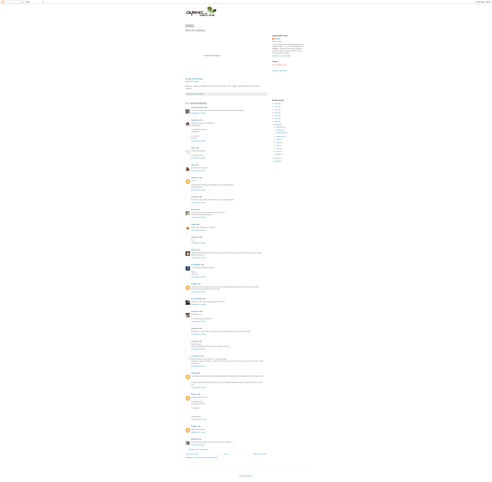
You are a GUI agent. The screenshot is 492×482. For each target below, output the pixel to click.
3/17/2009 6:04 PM (197, 445)
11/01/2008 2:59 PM (198, 321)
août (278, 139)
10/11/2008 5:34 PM (198, 190)
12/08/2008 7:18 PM (198, 432)
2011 (277, 115)
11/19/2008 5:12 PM (198, 387)
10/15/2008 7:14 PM (198, 258)
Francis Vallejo (196, 299)
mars (278, 151)
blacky (193, 209)
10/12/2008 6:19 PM (198, 203)
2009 (277, 121)
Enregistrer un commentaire (198, 449)
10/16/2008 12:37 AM (198, 277)
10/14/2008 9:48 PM (198, 243)
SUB (192, 165)
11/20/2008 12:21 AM (198, 419)
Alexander (195, 311)
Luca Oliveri (195, 356)
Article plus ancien (259, 454)
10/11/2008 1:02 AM (198, 171)
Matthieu (194, 439)
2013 (277, 110)
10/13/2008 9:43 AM (198, 230)
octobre (279, 130)
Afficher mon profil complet (281, 56)
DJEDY (193, 394)
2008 (277, 125)
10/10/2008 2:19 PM (198, 141)
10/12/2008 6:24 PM (198, 217)
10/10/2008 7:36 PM (198, 158)
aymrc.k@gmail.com (279, 65)
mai (277, 145)
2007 (277, 158)
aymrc (196, 81)
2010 (277, 119)
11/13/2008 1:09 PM (198, 349)
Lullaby (193, 373)
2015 (277, 104)
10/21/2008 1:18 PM (198, 292)
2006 (277, 161)
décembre (280, 127)
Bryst (193, 148)
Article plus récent (192, 454)
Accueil (226, 454)
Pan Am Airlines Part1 (194, 79)
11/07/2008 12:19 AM (198, 334)
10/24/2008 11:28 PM (198, 304)
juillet (278, 142)
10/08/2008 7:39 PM (198, 113)
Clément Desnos (197, 107)
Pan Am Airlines (281, 133)
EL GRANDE (195, 265)
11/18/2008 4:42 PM (198, 366)
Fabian (193, 250)
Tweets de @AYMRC (279, 71)
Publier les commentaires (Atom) (206, 457)
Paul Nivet (195, 120)
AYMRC (194, 284)
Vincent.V (194, 178)
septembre (280, 136)
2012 (277, 112)
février (278, 154)
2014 (277, 106)
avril (278, 148)
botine (193, 224)
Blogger (249, 476)
